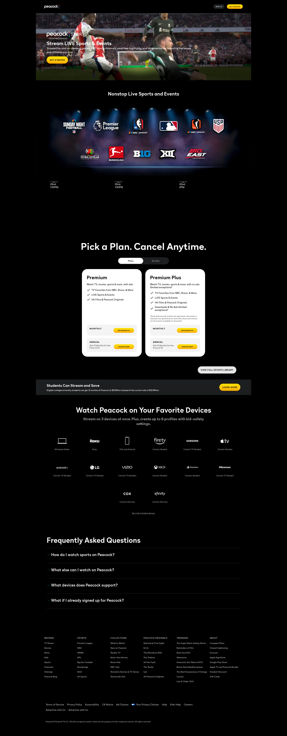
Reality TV (115, 652)
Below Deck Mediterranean (190, 667)
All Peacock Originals (154, 676)
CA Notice (107, 704)
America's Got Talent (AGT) (190, 662)
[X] (213, 711)
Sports (47, 662)
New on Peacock (118, 648)
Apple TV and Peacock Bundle (224, 667)
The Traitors (149, 657)
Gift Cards (215, 676)
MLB (79, 671)
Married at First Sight (154, 643)
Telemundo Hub (117, 676)
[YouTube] (229, 702)
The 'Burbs (149, 667)
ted (145, 671)
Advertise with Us (55, 709)
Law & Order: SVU (185, 681)
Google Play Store (218, 662)
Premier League (85, 643)
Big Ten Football (85, 662)
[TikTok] (221, 702)
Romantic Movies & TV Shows (124, 671)
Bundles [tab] (155, 261)
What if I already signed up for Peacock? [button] (87, 600)
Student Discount (218, 671)
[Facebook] (213, 702)
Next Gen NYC (184, 652)
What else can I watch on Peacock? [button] (82, 570)
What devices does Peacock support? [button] (84, 585)
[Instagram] (237, 702)
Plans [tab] (130, 261)
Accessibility (92, 704)
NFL (79, 657)
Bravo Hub (115, 662)
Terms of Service (55, 704)
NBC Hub (114, 667)
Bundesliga (82, 667)
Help (164, 704)
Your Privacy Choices (147, 704)
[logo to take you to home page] (51, 7)
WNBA (80, 652)
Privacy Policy (74, 704)
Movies (47, 648)
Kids (46, 657)
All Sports (82, 676)
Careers (188, 704)
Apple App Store (218, 657)
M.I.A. (146, 648)
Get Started (234, 6)
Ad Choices (122, 704)
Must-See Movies (119, 657)
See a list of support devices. (143, 513)
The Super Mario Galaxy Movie (191, 643)
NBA (79, 648)
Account (214, 652)
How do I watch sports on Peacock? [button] (83, 554)
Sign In (219, 6)
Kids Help (175, 704)
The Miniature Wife (153, 652)
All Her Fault (150, 662)
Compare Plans (217, 643)
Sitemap (48, 671)
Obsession (182, 657)
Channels (48, 667)
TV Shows (49, 643)
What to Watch (117, 643)
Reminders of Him (185, 648)
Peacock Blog (50, 676)
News (47, 652)
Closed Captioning (219, 648)
